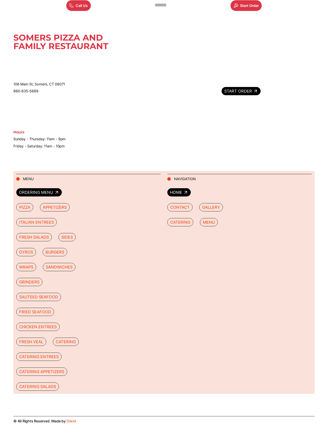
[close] (160, 5)
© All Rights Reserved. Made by (44, 421)
